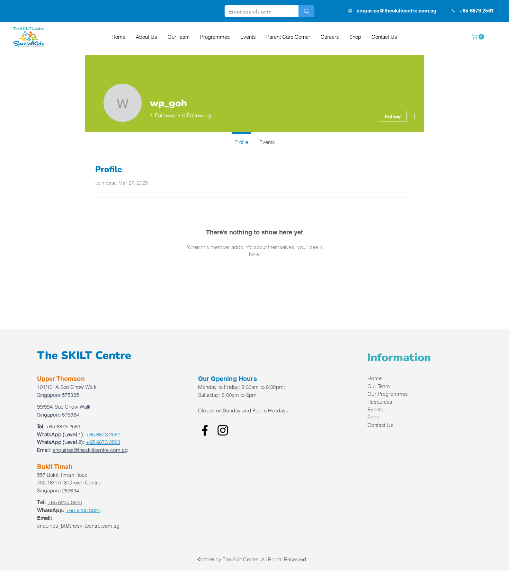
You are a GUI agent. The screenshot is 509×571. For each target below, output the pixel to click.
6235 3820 (83, 510)
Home (374, 378)
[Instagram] (223, 430)
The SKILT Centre (84, 355)
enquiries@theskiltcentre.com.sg (396, 11)
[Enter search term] (306, 11)
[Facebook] (205, 430)
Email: (44, 450)
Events (375, 409)
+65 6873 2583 (103, 442)
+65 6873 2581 (103, 434)
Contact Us (380, 425)
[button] (478, 36)
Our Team (378, 386)
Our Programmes (387, 394)
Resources (379, 402)
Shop (373, 417)
